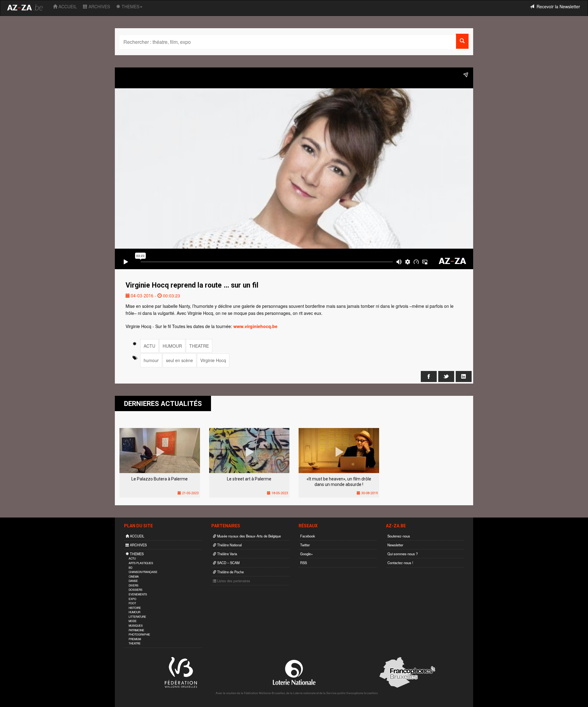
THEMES (129, 6)
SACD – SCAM (227, 562)
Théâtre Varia (226, 553)
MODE (133, 621)
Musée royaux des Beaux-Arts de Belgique (248, 535)
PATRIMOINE (136, 630)
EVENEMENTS (138, 594)
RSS (303, 562)
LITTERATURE (137, 617)
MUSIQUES (136, 626)
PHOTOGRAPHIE (139, 634)
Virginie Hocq (213, 360)
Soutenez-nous (398, 535)
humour (151, 360)
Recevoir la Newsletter (557, 6)
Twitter (305, 544)
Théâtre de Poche (230, 571)
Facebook (307, 535)
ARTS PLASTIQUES (141, 563)
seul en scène (179, 360)
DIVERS (133, 585)
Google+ (306, 553)
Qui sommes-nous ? (402, 553)
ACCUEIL (67, 6)
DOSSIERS (135, 590)
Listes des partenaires (233, 580)
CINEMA (134, 577)
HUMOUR (172, 346)
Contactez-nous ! (400, 562)
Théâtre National (229, 544)
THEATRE (199, 346)
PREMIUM (135, 639)
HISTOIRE (135, 608)
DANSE (133, 581)
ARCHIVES (98, 6)
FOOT (132, 603)
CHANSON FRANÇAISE (143, 572)
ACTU (149, 346)
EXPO (132, 599)
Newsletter (395, 544)
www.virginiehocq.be (255, 326)
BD (130, 568)
